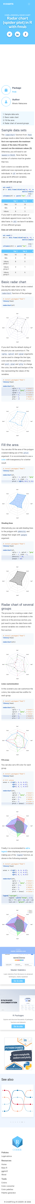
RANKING (14, 15)
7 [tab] (23, 1121)
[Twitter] (9, 34)
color (3, 459)
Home (4, 1164)
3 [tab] (14, 1121)
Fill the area (9, 120)
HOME (7, 15)
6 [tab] (22, 1121)
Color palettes (7, 1189)
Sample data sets (12, 114)
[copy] (30, 187)
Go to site (18, 981)
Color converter (7, 1186)
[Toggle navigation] (29, 4)
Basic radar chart (12, 117)
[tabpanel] (17, 1101)
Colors (4, 1183)
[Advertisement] (17, 63)
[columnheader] (15, 201)
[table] (17, 206)
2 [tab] (12, 1121)
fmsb (14, 92)
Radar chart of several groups (17, 123)
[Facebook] (25, 34)
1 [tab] (10, 1121)
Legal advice (6, 1156)
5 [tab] (19, 1121)
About (3, 1174)
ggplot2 (4, 1171)
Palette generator (8, 1193)
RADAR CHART (25, 15)
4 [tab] (17, 1121)
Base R (4, 1168)
